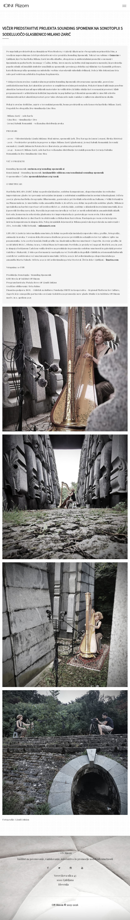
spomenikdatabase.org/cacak (44, 176)
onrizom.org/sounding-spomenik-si (46, 168)
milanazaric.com (47, 225)
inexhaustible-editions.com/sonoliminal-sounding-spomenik (73, 172)
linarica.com (112, 259)
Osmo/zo (114, 55)
